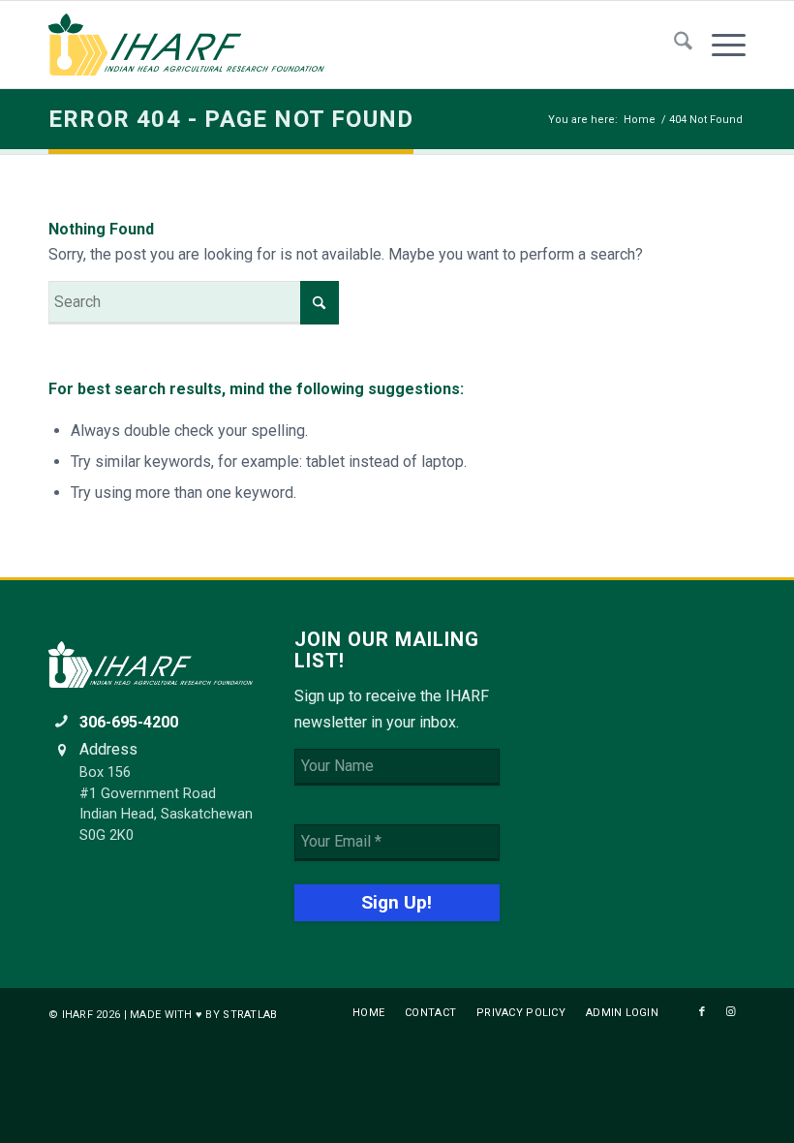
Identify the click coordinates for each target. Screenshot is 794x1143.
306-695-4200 (128, 722)
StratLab (250, 1014)
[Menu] (719, 44)
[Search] (673, 44)
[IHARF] (193, 44)
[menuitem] (673, 44)
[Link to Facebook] (702, 1012)
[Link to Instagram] (731, 1012)
